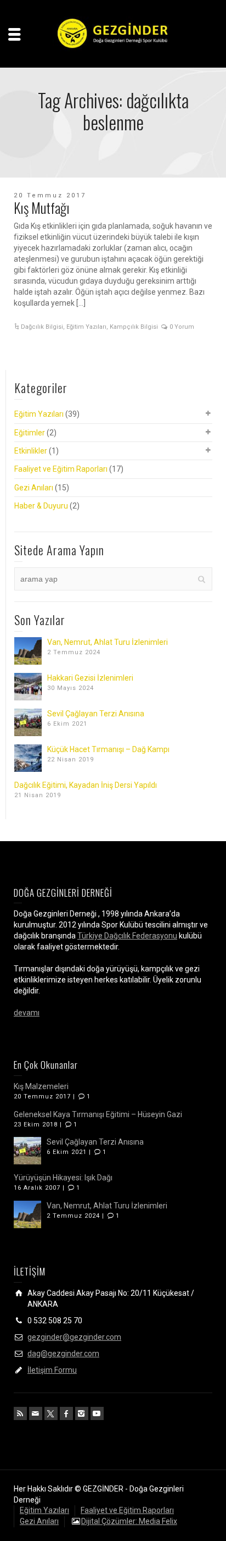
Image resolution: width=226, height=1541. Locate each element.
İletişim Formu (52, 1370)
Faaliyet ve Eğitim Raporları (61, 469)
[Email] (35, 1413)
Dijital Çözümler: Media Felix (129, 1521)
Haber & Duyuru (41, 505)
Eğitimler (29, 432)
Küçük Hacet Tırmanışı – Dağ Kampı (108, 749)
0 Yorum (182, 326)
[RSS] (20, 1413)
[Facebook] (66, 1413)
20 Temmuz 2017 (50, 195)
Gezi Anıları (33, 487)
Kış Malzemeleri (41, 1086)
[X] (51, 1413)
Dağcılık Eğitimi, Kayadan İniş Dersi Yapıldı (85, 785)
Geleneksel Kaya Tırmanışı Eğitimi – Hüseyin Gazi (98, 1114)
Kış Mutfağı (42, 207)
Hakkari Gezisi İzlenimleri (90, 677)
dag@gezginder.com (63, 1353)
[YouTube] (97, 1413)
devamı (26, 1012)
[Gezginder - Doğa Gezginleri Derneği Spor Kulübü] (113, 33)
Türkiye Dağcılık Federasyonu (127, 935)
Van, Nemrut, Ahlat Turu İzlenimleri (107, 642)
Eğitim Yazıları (86, 326)
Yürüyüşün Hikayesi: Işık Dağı (63, 1177)
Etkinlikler (30, 450)
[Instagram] (81, 1413)
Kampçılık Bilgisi (134, 326)
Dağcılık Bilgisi (42, 326)
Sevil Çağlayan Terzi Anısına (95, 713)
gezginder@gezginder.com (74, 1337)
